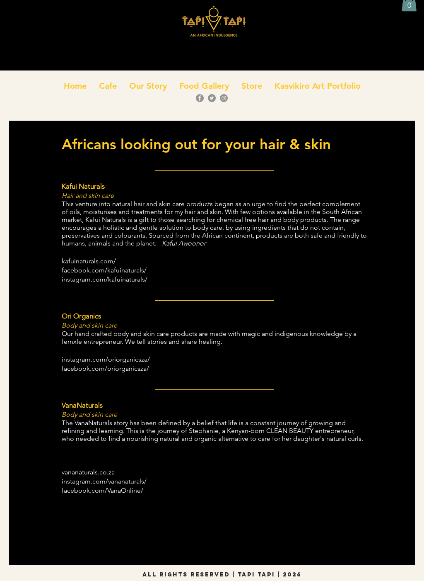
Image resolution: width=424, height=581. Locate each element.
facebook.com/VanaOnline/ (102, 490)
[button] (108, 86)
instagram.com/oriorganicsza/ (106, 359)
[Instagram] (224, 98)
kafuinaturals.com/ (89, 261)
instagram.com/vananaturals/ (104, 481)
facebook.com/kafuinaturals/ (104, 270)
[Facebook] (200, 98)
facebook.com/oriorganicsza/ (105, 368)
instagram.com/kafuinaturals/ (104, 279)
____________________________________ (214, 168)
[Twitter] (212, 98)
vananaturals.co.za (88, 472)
